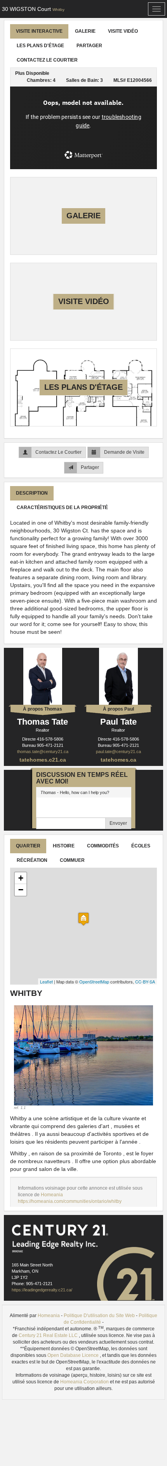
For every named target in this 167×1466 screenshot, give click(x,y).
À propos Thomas (42, 709)
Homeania (52, 1194)
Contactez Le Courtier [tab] (47, 60)
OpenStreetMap (94, 981)
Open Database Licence (73, 1355)
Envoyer (118, 823)
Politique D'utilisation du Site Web (99, 1315)
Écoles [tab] (140, 846)
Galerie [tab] (85, 31)
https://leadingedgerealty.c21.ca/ (42, 1289)
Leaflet (46, 981)
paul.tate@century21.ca (118, 751)
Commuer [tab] (72, 860)
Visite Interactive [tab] (39, 31)
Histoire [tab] (64, 846)
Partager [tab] (89, 45)
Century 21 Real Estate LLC (49, 1335)
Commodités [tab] (103, 846)
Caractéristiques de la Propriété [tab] (62, 507)
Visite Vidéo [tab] (123, 31)
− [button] (20, 890)
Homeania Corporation (85, 1382)
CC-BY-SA (145, 981)
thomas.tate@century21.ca (42, 751)
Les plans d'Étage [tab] (40, 45)
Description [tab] (32, 493)
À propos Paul (118, 709)
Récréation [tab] (32, 860)
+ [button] (20, 878)
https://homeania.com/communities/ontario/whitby (70, 1201)
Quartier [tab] (28, 846)
